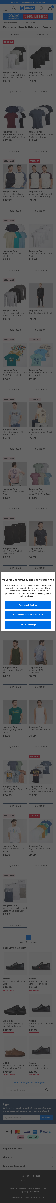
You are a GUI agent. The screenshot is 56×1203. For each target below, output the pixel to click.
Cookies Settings (28, 624)
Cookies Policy (30, 596)
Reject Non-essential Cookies (28, 615)
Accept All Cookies (28, 605)
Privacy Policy (44, 593)
